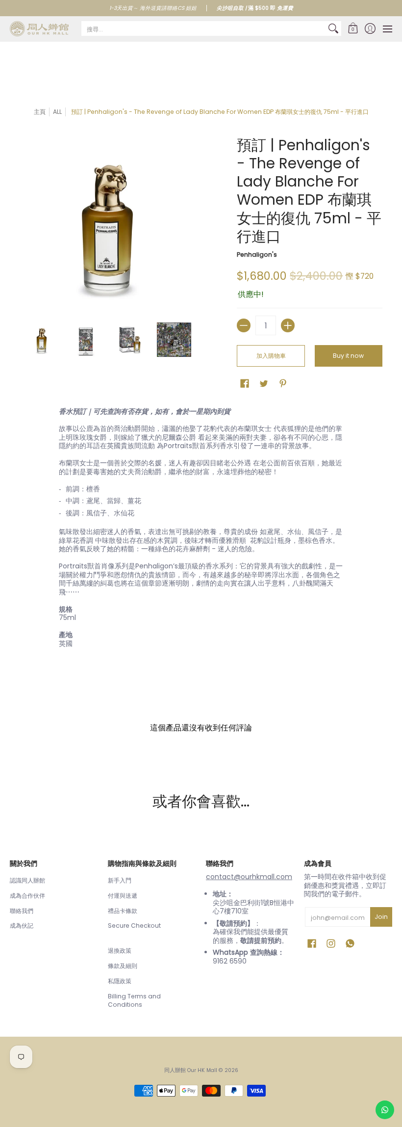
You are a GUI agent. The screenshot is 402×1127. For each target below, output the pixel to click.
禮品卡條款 (122, 911)
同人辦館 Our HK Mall (190, 1070)
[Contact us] (385, 1109)
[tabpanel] (201, 529)
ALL (57, 111)
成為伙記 (21, 925)
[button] (352, 28)
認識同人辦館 (27, 880)
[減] (244, 325)
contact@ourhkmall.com (249, 877)
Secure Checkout (134, 925)
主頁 (40, 111)
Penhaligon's (257, 254)
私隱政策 (119, 981)
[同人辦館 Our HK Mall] (39, 28)
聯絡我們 (21, 911)
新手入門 (119, 880)
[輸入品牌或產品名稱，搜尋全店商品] (333, 28)
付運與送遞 (122, 895)
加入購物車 (271, 355)
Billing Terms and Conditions (134, 1000)
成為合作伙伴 (27, 895)
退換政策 (119, 950)
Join (381, 916)
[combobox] (203, 28)
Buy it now (348, 355)
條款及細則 (122, 966)
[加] (288, 325)
